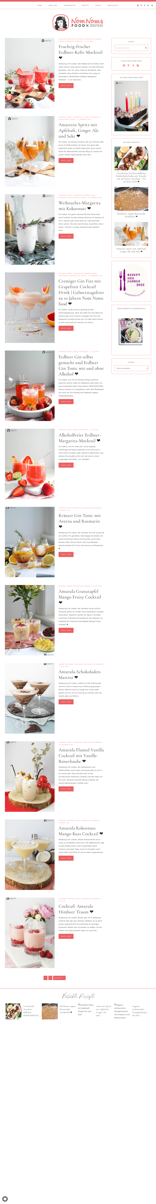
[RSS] (148, 2)
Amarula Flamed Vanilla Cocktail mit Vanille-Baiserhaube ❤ (81, 755)
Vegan (86, 117)
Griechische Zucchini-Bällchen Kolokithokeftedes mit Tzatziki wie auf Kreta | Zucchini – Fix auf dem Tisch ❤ (131, 177)
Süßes (61, 41)
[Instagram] (138, 2)
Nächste (59, 978)
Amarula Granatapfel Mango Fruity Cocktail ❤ (80, 597)
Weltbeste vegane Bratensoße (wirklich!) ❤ (131, 215)
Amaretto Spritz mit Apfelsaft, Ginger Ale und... (103, 1011)
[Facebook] (145, 2)
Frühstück (71, 39)
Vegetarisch (70, 41)
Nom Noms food (78, 22)
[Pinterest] (141, 2)
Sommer (98, 39)
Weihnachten (64, 119)
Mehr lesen (66, 85)
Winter (73, 119)
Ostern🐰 (70, 820)
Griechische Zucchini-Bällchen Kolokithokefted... (31, 1012)
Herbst (69, 117)
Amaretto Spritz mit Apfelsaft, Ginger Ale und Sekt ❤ (79, 130)
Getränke (79, 39)
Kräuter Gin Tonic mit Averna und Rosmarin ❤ (80, 521)
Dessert (62, 664)
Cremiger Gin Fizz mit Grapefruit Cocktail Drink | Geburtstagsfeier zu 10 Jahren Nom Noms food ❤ (81, 292)
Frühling (62, 39)
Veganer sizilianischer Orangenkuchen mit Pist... (139, 1011)
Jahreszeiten (89, 39)
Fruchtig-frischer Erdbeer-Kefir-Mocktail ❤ (81, 52)
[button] (5, 1199)
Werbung (79, 41)
